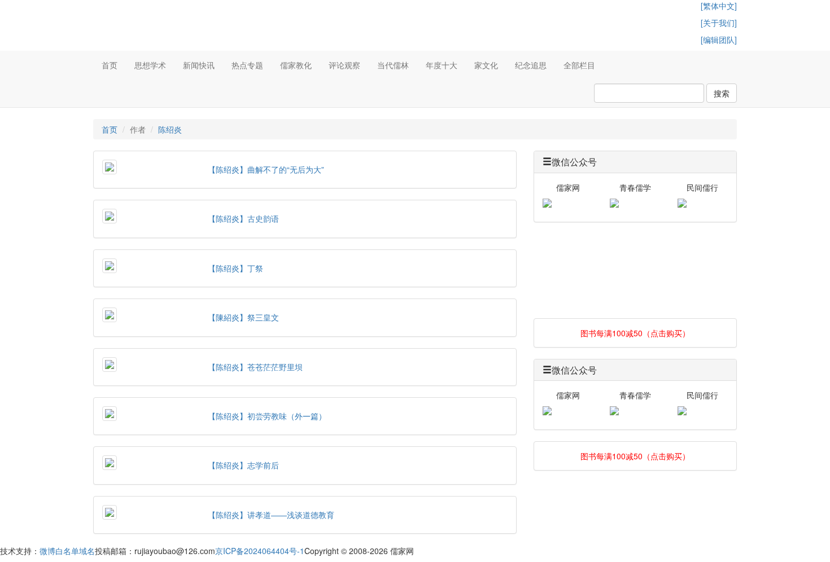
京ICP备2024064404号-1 (259, 550)
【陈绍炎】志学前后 (243, 465)
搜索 (721, 93)
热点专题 (247, 65)
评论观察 (344, 65)
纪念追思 (531, 65)
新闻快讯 (199, 65)
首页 (109, 65)
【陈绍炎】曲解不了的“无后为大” (266, 169)
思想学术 (150, 65)
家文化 (486, 65)
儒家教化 (296, 65)
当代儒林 (393, 65)
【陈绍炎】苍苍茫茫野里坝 (255, 366)
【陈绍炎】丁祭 (235, 268)
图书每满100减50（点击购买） (635, 333)
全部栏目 (579, 65)
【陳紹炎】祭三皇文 (243, 317)
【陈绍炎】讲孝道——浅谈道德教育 (271, 514)
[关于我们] (719, 22)
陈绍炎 (170, 129)
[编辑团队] (719, 39)
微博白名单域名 (67, 550)
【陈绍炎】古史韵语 (243, 218)
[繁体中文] (719, 5)
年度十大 (441, 65)
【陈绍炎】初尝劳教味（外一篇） (267, 416)
